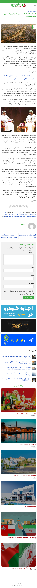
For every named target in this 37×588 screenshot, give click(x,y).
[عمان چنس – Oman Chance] (18, 6)
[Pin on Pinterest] (13, 206)
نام (32, 268)
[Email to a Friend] (16, 206)
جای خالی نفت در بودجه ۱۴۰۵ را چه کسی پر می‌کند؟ (18, 373)
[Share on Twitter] (20, 206)
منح (35, 218)
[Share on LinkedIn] (10, 206)
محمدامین (21, 21)
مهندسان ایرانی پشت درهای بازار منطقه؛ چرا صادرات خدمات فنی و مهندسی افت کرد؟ (18, 368)
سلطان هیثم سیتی (18, 216)
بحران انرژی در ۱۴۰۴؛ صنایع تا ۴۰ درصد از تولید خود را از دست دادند (16, 379)
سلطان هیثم (26, 216)
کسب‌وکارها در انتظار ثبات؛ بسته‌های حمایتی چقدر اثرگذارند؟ (16, 357)
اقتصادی (34, 11)
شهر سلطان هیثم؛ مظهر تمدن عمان (24, 79)
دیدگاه (31, 253)
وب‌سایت (31, 283)
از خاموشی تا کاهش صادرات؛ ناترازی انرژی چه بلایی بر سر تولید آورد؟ (17, 362)
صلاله (4, 216)
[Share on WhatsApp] (26, 206)
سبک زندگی (29, 11)
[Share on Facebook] (23, 206)
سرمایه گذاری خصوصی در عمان (14, 214)
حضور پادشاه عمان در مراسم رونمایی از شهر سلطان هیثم (18, 76)
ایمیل (32, 275)
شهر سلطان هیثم (9, 216)
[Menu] (35, 5)
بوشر (5, 213)
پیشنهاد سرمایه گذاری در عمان (29, 214)
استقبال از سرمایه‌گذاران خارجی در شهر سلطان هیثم (9, 236)
